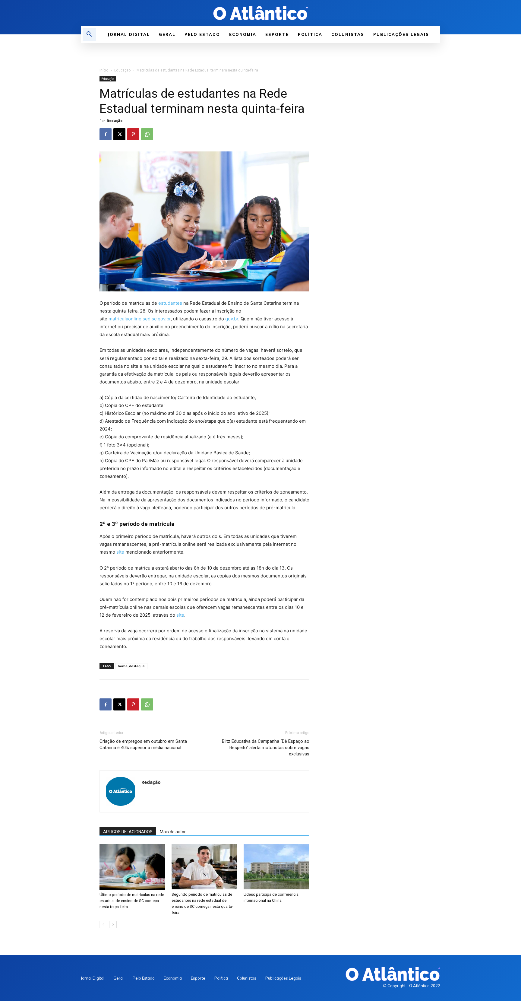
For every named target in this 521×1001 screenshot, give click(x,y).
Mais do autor (173, 831)
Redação (114, 120)
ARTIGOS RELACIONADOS (128, 831)
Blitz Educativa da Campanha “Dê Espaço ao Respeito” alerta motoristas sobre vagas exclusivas (265, 748)
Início (104, 70)
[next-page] (113, 924)
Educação (122, 70)
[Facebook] (105, 134)
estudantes (170, 303)
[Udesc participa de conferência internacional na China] (276, 866)
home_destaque (131, 666)
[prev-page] (103, 924)
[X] (119, 134)
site (120, 552)
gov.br (231, 319)
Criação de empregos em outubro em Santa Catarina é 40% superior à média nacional (143, 744)
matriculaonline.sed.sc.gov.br (140, 319)
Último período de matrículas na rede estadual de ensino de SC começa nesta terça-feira (131, 900)
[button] (89, 34)
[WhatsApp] (147, 134)
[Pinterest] (133, 134)
